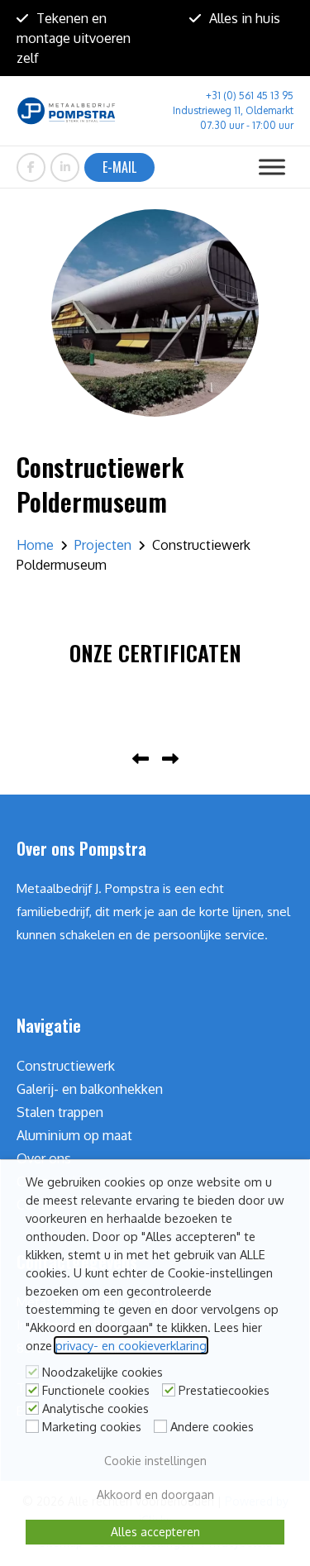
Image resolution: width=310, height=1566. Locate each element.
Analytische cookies (95, 1408)
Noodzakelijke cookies (102, 1371)
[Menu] (272, 166)
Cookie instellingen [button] (155, 1461)
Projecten (102, 545)
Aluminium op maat (74, 1135)
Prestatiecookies (224, 1389)
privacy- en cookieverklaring (131, 1345)
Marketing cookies (91, 1426)
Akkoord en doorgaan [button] (155, 1494)
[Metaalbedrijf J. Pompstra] (66, 110)
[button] (143, 760)
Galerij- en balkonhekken (90, 1089)
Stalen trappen (60, 1112)
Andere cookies (212, 1426)
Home (35, 545)
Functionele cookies (96, 1389)
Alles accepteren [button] (155, 1532)
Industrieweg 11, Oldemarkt (233, 110)
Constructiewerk (66, 1066)
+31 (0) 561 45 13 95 (249, 95)
